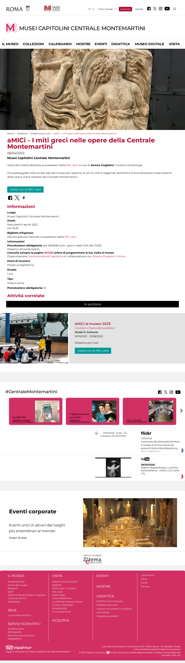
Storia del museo (18, 585)
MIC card (72, 165)
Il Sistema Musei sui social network (79, 417)
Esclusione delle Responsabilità (135, 652)
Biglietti (57, 585)
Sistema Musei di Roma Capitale (27, 595)
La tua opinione (61, 611)
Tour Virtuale (134, 420)
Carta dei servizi (17, 598)
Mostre (83, 44)
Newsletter (14, 601)
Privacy (113, 652)
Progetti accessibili (107, 616)
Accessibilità (59, 608)
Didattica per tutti (40, 133)
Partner (145, 586)
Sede (12, 610)
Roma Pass (58, 595)
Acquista (125, 9)
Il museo (10, 44)
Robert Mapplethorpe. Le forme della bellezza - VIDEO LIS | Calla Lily (160, 470)
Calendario (60, 44)
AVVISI (48, 252)
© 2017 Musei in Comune (92, 652)
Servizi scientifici (24, 623)
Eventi (101, 44)
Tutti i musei (105, 9)
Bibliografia (14, 632)
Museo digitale (149, 44)
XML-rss (176, 655)
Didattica (120, 44)
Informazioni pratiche (65, 581)
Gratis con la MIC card (25, 189)
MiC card (70, 236)
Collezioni (33, 44)
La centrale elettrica (19, 615)
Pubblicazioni (16, 628)
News (144, 578)
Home (10, 133)
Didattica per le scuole (109, 601)
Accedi (139, 9)
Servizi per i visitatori (64, 588)
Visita (174, 44)
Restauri (13, 588)
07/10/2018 (160, 445)
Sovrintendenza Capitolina (46, 256)
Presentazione (16, 581)
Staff (10, 591)
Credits (158, 652)
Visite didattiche (62, 598)
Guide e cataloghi (62, 604)
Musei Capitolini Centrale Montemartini (82, 28)
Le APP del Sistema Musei (21, 419)
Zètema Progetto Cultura (108, 256)
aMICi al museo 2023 (93, 324)
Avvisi (144, 582)
